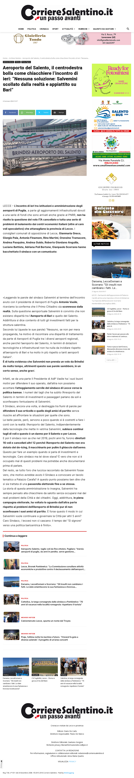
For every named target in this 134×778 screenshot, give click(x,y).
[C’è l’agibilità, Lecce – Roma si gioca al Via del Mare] (45, 667)
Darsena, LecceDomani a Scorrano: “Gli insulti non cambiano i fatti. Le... (107, 285)
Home (5, 58)
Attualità (35, 675)
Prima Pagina (26, 62)
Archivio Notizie (15, 58)
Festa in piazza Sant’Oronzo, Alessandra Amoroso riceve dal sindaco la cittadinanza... (118, 349)
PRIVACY (72, 761)
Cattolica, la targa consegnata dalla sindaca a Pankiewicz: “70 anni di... (118, 324)
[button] (128, 29)
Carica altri (111, 360)
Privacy (1, 765)
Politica (18, 62)
